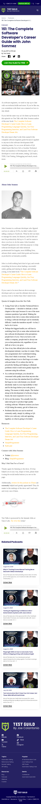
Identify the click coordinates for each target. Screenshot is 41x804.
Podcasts (11, 18)
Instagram (20, 745)
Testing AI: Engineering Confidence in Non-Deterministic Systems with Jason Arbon (17, 612)
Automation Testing (7, 759)
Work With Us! (5, 799)
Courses (4, 781)
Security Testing (6, 764)
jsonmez (15, 455)
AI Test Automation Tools (29, 759)
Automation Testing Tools (29, 766)
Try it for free (15, 521)
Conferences (25, 774)
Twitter (4, 747)
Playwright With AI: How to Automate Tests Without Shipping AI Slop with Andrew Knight (18, 653)
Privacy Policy (22, 799)
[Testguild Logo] (11, 10)
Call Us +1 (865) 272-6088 (29, 800)
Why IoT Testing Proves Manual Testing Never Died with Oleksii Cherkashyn (18, 571)
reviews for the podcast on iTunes (24, 483)
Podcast (5, 25)
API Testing (5, 766)
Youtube (4, 742)
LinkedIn (4, 737)
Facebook (20, 737)
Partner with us (24, 3)
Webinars (4, 779)
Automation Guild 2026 (28, 777)
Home (4, 18)
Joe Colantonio (21, 797)
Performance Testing (7, 762)
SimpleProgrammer (17, 459)
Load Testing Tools (27, 762)
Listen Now (7, 582)
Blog (3, 774)
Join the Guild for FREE (14, 62)
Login (37, 3)
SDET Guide (25, 764)
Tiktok (22, 740)
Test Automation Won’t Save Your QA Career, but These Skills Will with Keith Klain (20, 694)
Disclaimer (14, 799)
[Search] (33, 3)
